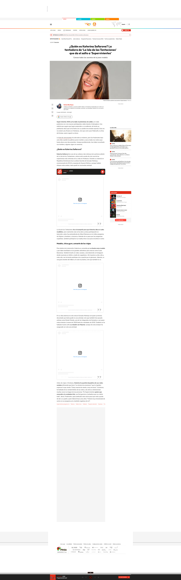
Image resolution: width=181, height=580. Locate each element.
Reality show (79, 404)
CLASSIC (79, 19)
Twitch (96, 529)
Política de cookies (87, 544)
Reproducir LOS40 (103, 172)
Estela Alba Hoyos (68, 104)
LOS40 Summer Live (92, 30)
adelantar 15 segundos (95, 577)
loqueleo (105, 551)
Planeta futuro (109, 549)
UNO (84, 549)
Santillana (87, 548)
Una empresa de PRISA (62, 549)
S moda (99, 551)
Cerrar (129, 35)
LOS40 (64, 19)
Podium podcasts (87, 551)
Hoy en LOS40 (82, 30)
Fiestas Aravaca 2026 (97, 39)
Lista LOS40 (52, 30)
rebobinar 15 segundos (86, 577)
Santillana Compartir (95, 548)
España (123, 24)
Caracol (115, 548)
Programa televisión (92, 404)
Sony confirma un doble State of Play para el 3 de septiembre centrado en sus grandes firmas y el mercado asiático (120, 147)
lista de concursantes (65, 138)
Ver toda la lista (119, 220)
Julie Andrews (76, 39)
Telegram (52, 115)
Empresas (100, 404)
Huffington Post (76, 549)
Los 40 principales (81, 548)
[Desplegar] (90, 572)
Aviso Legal (62, 544)
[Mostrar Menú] (52, 24)
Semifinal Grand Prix (66, 39)
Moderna (80, 551)
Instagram (82, 529)
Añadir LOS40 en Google (65, 116)
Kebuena (114, 549)
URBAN (107, 19)
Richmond (73, 551)
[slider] (90, 574)
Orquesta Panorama (86, 39)
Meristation (112, 551)
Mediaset (85, 404)
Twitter (52, 108)
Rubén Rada (119, 39)
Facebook (52, 104)
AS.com (106, 548)
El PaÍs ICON (93, 551)
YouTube (88, 529)
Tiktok (85, 529)
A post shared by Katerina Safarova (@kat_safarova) (80, 224)
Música (59, 30)
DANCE (93, 19)
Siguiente (98, 577)
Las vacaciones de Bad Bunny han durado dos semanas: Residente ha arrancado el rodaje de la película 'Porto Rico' (120, 163)
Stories (99, 529)
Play (90, 577)
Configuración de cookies (97, 544)
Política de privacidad (77, 544)
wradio (88, 549)
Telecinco (73, 404)
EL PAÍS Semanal (104, 549)
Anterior (82, 577)
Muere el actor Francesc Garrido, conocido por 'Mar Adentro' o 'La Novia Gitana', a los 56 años (119, 155)
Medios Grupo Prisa (62, 552)
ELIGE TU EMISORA (123, 577)
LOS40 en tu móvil (107, 544)
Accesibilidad (69, 544)
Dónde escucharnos (117, 544)
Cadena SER (101, 548)
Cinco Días (93, 549)
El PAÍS (74, 548)
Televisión (56, 42)
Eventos (75, 30)
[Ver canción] (113, 196)
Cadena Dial (99, 549)
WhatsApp (52, 112)
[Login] (129, 24)
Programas (68, 30)
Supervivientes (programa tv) (63, 404)
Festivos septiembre (110, 39)
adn (110, 548)
